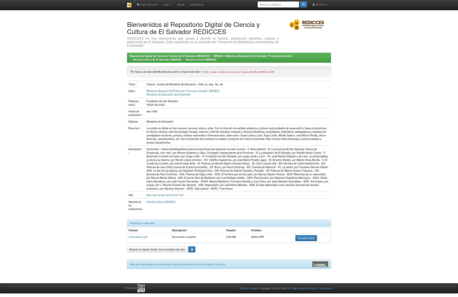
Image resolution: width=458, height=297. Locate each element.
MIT (289, 288)
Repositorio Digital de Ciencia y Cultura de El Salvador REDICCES (170, 56)
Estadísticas (196, 4)
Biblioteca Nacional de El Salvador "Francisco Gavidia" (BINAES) (183, 91)
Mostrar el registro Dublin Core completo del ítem (157, 249)
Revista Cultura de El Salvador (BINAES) (157, 59)
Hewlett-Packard (306, 288)
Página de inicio (148, 4)
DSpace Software (249, 288)
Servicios (321, 4)
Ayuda (180, 4)
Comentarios (325, 288)
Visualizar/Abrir (306, 238)
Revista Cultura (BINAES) (201, 59)
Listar (166, 4)
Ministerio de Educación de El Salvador (169, 94)
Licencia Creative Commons (209, 264)
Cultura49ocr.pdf (138, 237)
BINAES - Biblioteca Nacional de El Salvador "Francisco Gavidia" (253, 56)
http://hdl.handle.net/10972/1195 (165, 195)
